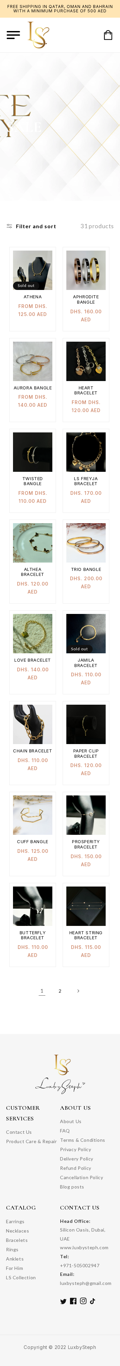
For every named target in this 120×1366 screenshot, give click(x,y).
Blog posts (72, 1186)
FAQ (65, 1130)
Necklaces (17, 1231)
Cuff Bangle (32, 841)
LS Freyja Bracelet (86, 481)
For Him (14, 1268)
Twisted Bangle (32, 481)
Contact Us (19, 1132)
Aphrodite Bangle (86, 299)
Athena (33, 296)
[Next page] (78, 991)
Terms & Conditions (82, 1140)
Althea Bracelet (32, 572)
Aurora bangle (33, 387)
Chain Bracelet (32, 750)
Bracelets (17, 1240)
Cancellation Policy (81, 1177)
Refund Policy (75, 1168)
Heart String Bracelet (86, 935)
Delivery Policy (76, 1158)
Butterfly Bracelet (33, 935)
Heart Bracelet (86, 390)
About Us (71, 1121)
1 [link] (42, 991)
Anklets (15, 1259)
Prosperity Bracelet (86, 844)
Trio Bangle (86, 569)
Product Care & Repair (31, 1141)
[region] (60, 9)
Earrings (15, 1221)
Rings (12, 1249)
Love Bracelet (32, 660)
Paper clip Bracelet (86, 753)
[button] (13, 35)
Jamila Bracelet (86, 663)
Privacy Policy (75, 1149)
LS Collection (21, 1277)
